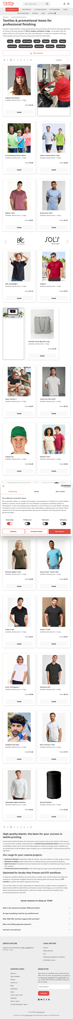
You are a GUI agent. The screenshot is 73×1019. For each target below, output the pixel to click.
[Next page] (27, 60)
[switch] (27, 523)
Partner (62, 41)
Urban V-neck (9, 629)
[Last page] (30, 60)
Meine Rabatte (15, 976)
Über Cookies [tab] (60, 491)
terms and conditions (47, 978)
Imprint (45, 948)
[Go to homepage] (9, 4)
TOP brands (27, 41)
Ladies (10, 41)
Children (45, 41)
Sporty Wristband (46, 802)
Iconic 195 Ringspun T (12, 687)
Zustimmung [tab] (12, 491)
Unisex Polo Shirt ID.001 (48, 399)
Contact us (14, 982)
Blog (12, 986)
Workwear (50, 46)
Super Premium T (11, 399)
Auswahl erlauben (36, 531)
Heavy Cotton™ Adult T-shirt (49, 572)
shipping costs (28, 1015)
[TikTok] (46, 999)
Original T (43, 284)
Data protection (48, 951)
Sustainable (61, 46)
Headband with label (12, 745)
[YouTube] (41, 999)
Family (54, 41)
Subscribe (43, 993)
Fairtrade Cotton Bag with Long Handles (38, 341)
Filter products (38, 53)
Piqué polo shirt (45, 687)
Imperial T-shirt (45, 457)
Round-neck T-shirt (46, 213)
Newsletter (14, 989)
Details (19, 112)
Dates (12, 992)
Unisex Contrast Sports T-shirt (50, 155)
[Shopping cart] (68, 3)
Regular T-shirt (10, 213)
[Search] (47, 4)
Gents (18, 41)
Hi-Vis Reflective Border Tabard (15, 155)
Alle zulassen (59, 531)
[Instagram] (44, 999)
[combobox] (33, 4)
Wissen (13, 979)
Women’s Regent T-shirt (13, 572)
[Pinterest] (49, 999)
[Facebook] (39, 999)
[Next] (67, 241)
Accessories (12, 46)
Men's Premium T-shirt (47, 745)
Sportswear (39, 46)
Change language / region (19, 1004)
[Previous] (5, 241)
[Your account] (64, 3)
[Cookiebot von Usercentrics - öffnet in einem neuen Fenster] (62, 486)
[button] (36, 908)
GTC (44, 954)
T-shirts (37, 41)
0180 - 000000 (26, 948)
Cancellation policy (49, 960)
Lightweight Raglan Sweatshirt (15, 802)
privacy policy (61, 978)
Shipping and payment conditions (54, 957)
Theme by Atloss (40, 1012)
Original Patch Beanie (12, 98)
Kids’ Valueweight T (11, 284)
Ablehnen (13, 531)
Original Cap (9, 457)
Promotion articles (26, 46)
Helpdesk (13, 998)
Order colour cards (17, 995)
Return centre (15, 1001)
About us (13, 973)
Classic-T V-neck (45, 629)
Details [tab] (36, 491)
